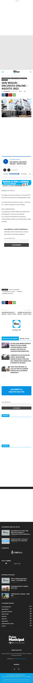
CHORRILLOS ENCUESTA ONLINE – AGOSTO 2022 (24, 313)
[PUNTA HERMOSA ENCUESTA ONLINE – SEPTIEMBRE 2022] (6, 580)
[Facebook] (3, 95)
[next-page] (5, 377)
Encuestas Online (18, 75)
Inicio (3, 75)
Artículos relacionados (10, 338)
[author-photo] (16, 327)
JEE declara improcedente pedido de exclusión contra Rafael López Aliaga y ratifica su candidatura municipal (20, 347)
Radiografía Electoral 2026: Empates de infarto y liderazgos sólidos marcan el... (21, 532)
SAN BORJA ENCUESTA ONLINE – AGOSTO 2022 (9, 313)
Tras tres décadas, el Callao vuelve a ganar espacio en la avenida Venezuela (19, 369)
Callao (3, 370)
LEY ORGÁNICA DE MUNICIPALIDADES (16, 675)
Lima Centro (23, 78)
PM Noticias (5, 347)
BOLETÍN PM (28, 676)
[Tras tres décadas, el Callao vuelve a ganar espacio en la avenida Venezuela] (6, 368)
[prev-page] (3, 377)
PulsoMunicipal (9, 75)
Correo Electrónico (9, 238)
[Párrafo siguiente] (8, 170)
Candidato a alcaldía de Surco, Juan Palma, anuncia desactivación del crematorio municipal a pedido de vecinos (20, 359)
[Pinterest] (10, 95)
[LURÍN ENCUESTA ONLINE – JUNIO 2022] (5, 596)
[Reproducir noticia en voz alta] (5, 161)
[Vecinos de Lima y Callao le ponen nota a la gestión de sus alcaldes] (6, 541)
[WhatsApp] (14, 95)
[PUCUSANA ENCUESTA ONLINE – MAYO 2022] (6, 588)
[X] (6, 95)
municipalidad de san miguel (8, 291)
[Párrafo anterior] (4, 170)
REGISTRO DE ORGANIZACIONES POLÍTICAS (12, 676)
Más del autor (24, 338)
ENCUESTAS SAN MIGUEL (14, 289)
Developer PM (7, 91)
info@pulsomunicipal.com (20, 658)
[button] (2, 72)
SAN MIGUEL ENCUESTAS (7, 293)
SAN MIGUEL (4, 80)
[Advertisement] (16, 18)
